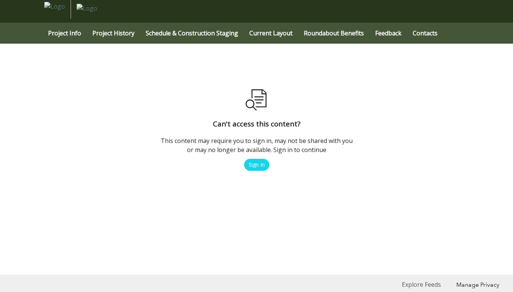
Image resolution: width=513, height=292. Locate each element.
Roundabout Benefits (334, 33)
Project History (113, 33)
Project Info (64, 33)
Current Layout (271, 33)
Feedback (388, 33)
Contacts (425, 33)
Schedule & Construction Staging (192, 33)
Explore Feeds (421, 284)
